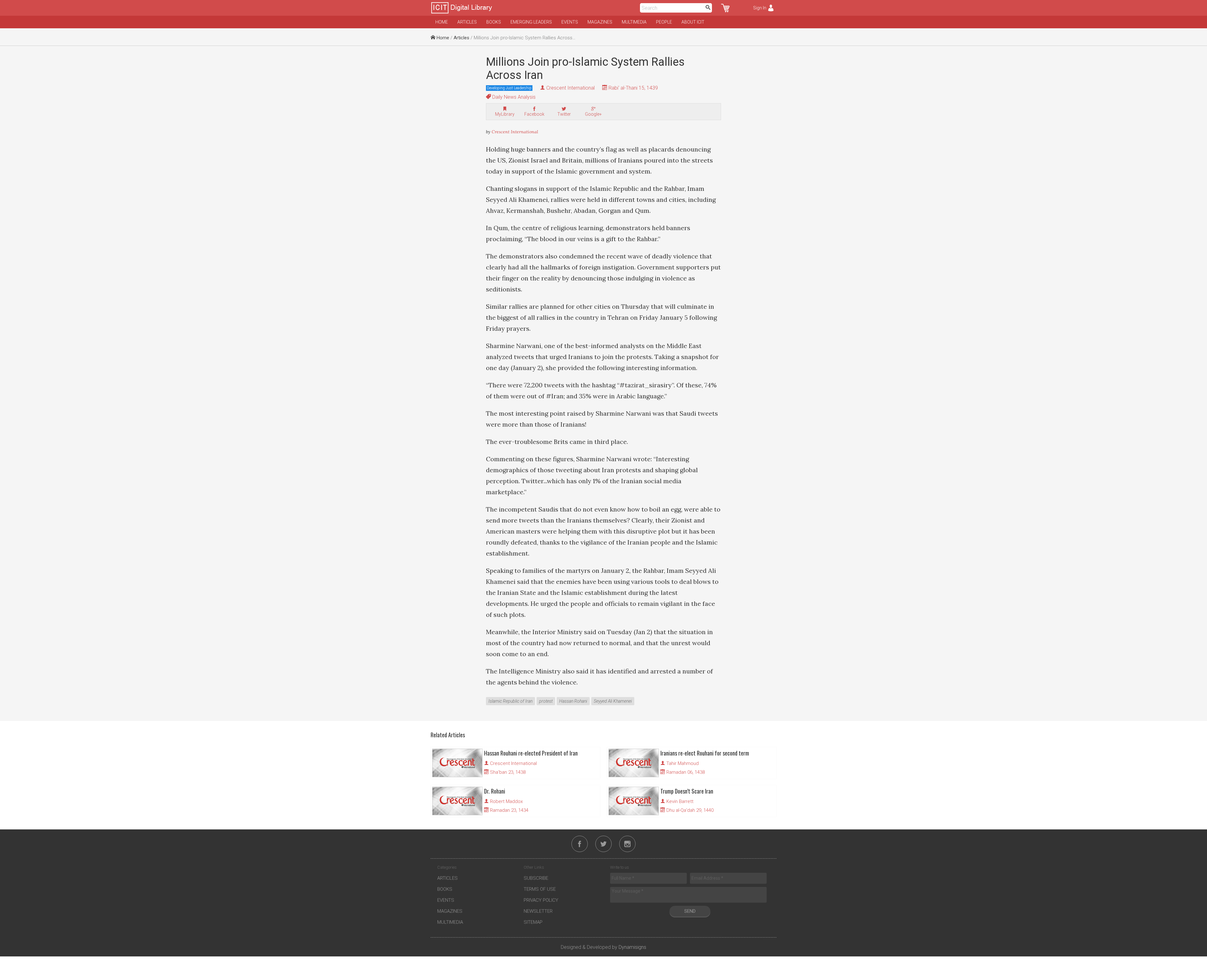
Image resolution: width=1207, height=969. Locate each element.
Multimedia (634, 22)
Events (569, 22)
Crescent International (570, 88)
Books (493, 22)
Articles (467, 22)
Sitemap (533, 922)
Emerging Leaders (531, 22)
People (664, 22)
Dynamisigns (632, 947)
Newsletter (538, 911)
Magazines (599, 22)
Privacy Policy (541, 900)
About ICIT (692, 22)
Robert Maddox (506, 801)
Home (441, 22)
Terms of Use (540, 889)
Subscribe (536, 878)
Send (690, 911)
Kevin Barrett (679, 801)
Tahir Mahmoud (682, 763)
